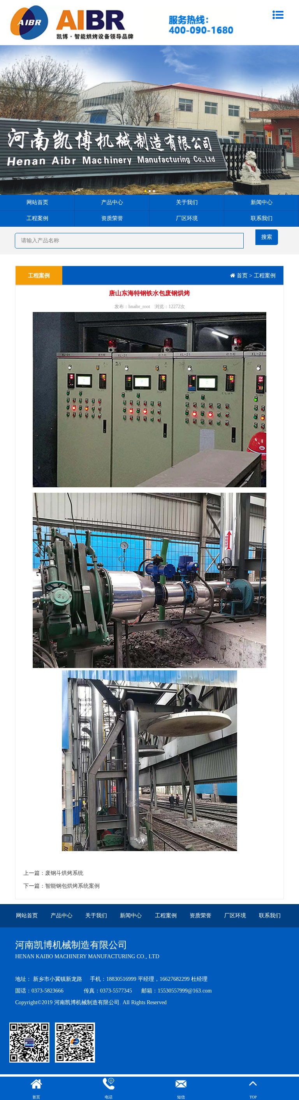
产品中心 (112, 202)
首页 (242, 276)
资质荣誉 (112, 218)
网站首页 (37, 202)
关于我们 (187, 202)
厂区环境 (187, 218)
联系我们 (262, 218)
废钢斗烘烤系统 (64, 873)
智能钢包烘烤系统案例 (72, 886)
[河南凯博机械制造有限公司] (121, 22)
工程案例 (37, 218)
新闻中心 (262, 202)
